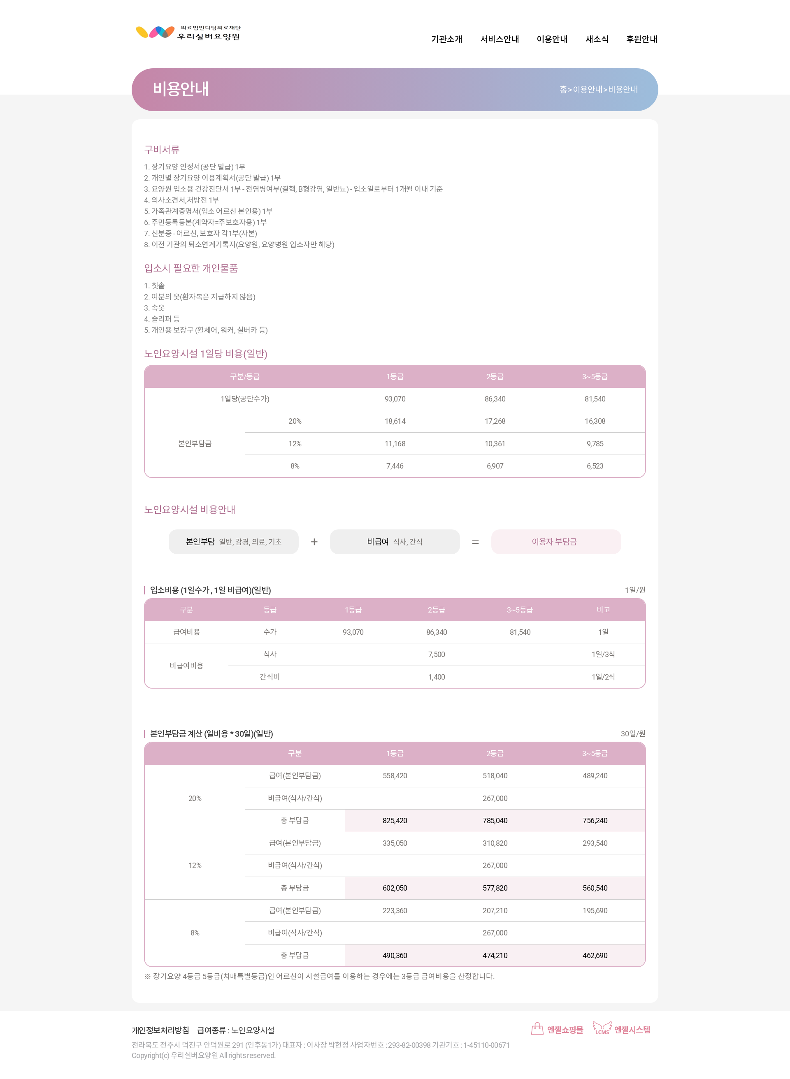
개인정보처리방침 (160, 1030)
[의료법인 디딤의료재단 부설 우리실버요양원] (189, 33)
